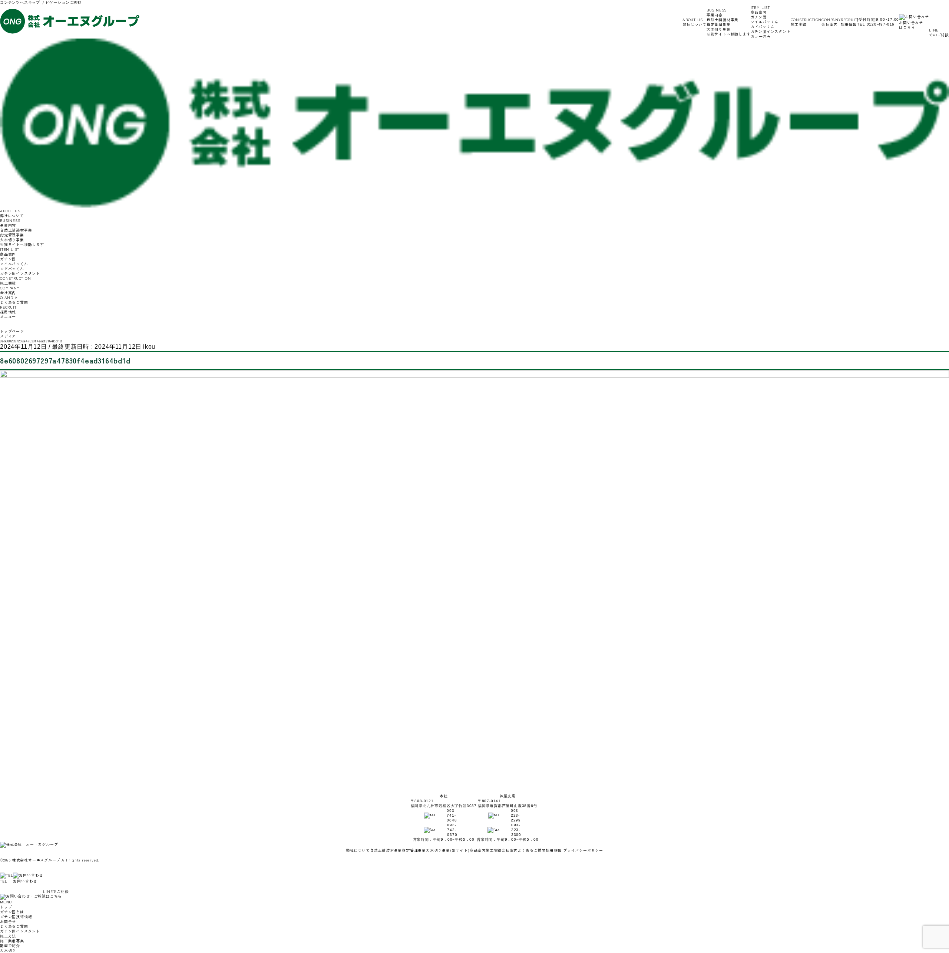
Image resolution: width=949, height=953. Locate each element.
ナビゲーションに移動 (62, 2)
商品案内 (478, 850)
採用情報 (849, 22)
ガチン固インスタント (771, 31)
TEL (3, 881)
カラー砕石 (761, 36)
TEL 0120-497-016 (876, 24)
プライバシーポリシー (583, 850)
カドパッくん (763, 26)
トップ (6, 907)
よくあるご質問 (14, 300)
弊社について (694, 22)
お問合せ (8, 921)
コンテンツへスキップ (20, 2)
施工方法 (8, 936)
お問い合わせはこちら (911, 25)
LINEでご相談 (56, 891)
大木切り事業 (729, 31)
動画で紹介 (10, 945)
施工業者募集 (12, 940)
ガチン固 (759, 17)
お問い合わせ (25, 881)
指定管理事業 (719, 24)
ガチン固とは (12, 911)
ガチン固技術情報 (16, 916)
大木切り (8, 950)
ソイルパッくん (765, 21)
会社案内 (831, 22)
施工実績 (806, 22)
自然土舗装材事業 (722, 19)
